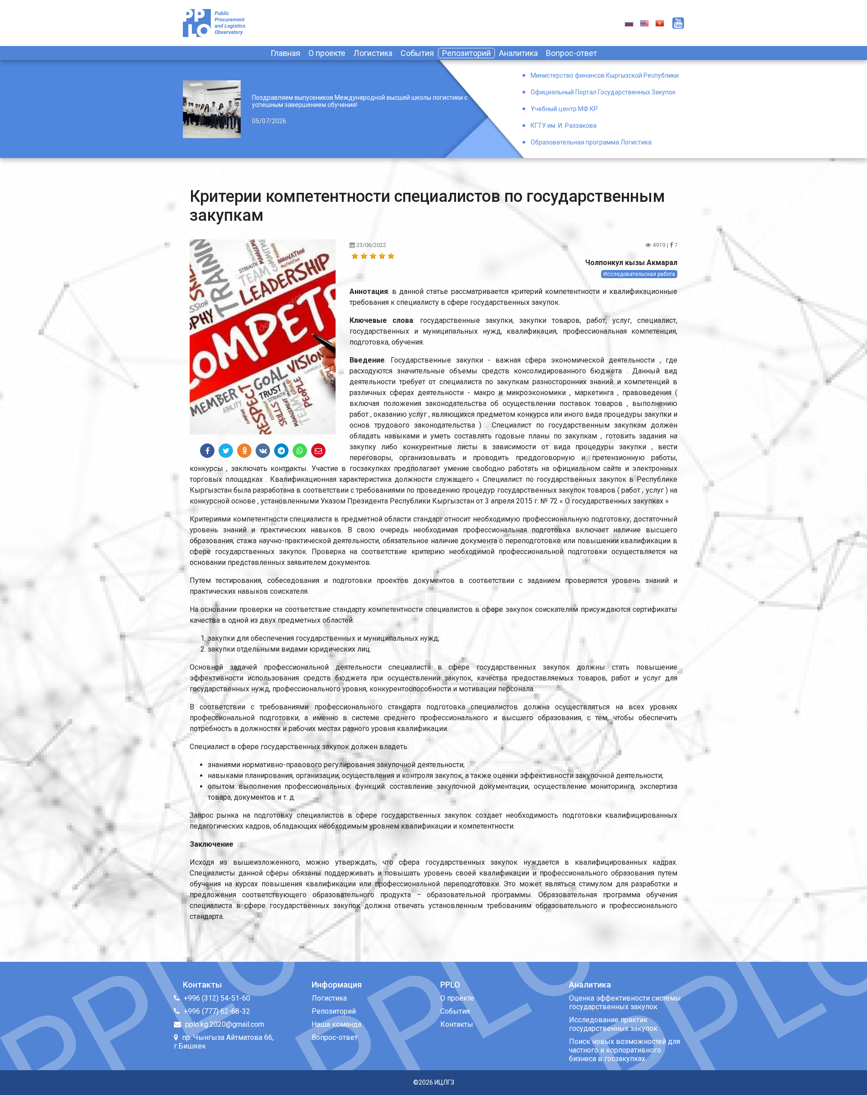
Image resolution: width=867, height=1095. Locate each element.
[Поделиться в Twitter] (226, 450)
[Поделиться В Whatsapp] (300, 450)
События (417, 53)
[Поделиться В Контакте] (263, 450)
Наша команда (336, 1024)
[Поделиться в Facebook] (207, 450)
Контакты (456, 1024)
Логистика (373, 53)
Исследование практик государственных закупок (613, 1024)
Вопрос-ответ (571, 53)
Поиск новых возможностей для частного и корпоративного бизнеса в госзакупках (624, 1050)
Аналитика (518, 53)
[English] (644, 23)
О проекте (326, 53)
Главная (285, 53)
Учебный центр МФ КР (564, 108)
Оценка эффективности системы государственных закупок (625, 1002)
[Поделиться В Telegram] (281, 450)
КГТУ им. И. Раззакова (564, 125)
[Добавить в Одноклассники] (244, 450)
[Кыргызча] (659, 23)
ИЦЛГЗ (444, 1082)
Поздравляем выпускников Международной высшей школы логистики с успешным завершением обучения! (359, 101)
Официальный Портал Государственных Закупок (603, 92)
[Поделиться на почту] (318, 450)
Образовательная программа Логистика (591, 142)
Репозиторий (466, 53)
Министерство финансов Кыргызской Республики (605, 75)
